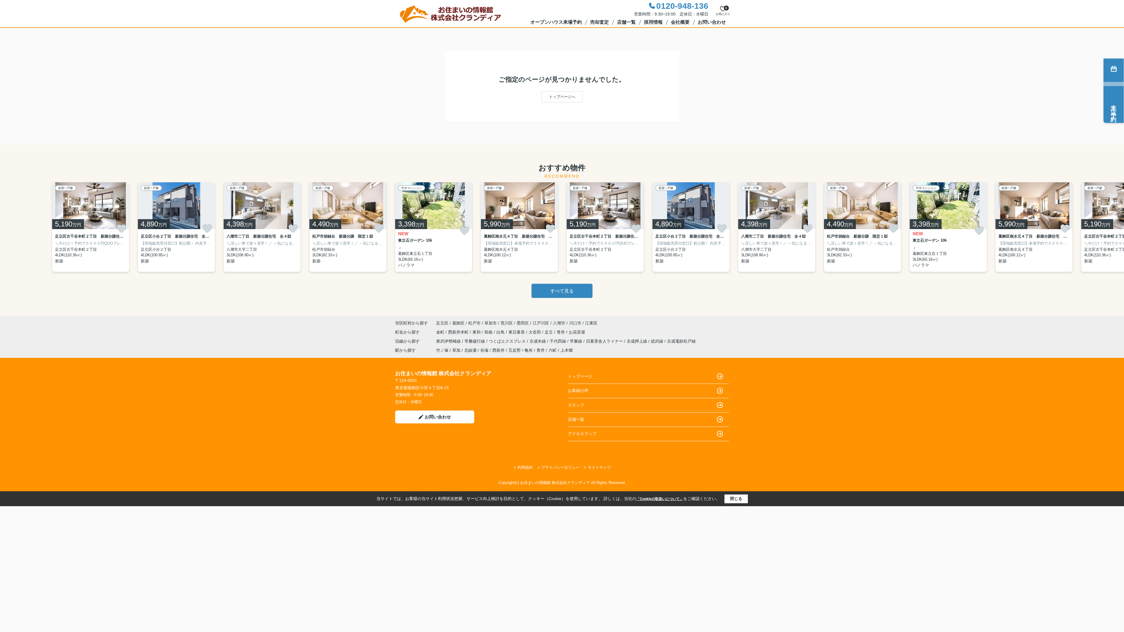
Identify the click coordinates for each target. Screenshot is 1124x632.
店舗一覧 (626, 22)
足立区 (442, 323)
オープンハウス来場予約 (556, 22)
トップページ (580, 376)
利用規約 (525, 467)
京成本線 (538, 341)
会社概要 (680, 22)
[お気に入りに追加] (121, 228)
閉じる (736, 498)
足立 (549, 332)
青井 (561, 332)
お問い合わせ (712, 22)
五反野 (514, 350)
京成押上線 (637, 341)
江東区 (591, 323)
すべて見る (562, 290)
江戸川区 (541, 323)
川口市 (575, 323)
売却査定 (599, 22)
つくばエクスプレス (508, 341)
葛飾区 (458, 323)
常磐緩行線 (475, 341)
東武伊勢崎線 (449, 341)
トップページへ (562, 97)
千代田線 (558, 341)
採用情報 (653, 22)
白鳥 (501, 332)
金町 (441, 332)
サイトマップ (599, 467)
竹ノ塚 (442, 350)
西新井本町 (459, 332)
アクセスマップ (582, 433)
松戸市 (474, 323)
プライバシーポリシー (560, 467)
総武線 (657, 341)
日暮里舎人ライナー (605, 341)
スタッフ (576, 405)
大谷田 (535, 332)
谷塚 (484, 350)
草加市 (490, 323)
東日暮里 (517, 332)
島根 (489, 332)
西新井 (498, 350)
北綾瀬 (470, 350)
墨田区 (523, 323)
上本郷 (567, 350)
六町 (553, 350)
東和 (477, 332)
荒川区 (507, 323)
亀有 (529, 350)
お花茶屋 (577, 332)
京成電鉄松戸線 (681, 341)
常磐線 (576, 341)
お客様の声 (578, 390)
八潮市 (559, 323)
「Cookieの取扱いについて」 (659, 499)
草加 (456, 350)
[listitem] (434, 227)
